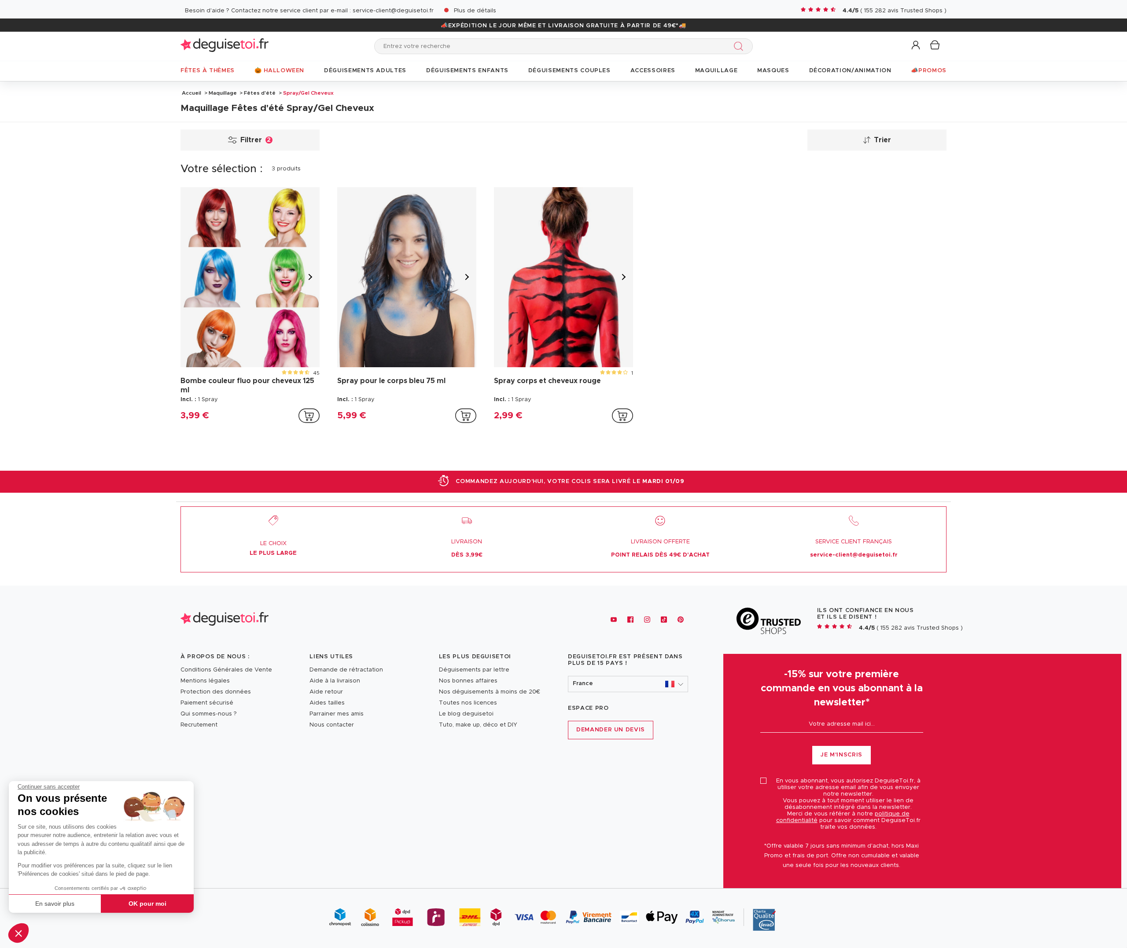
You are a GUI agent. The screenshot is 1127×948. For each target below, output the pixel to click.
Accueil (191, 93)
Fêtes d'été (260, 93)
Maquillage (222, 93)
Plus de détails (475, 11)
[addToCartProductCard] (309, 416)
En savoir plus (54, 903)
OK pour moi (147, 903)
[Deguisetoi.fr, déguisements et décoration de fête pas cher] (224, 46)
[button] (18, 933)
